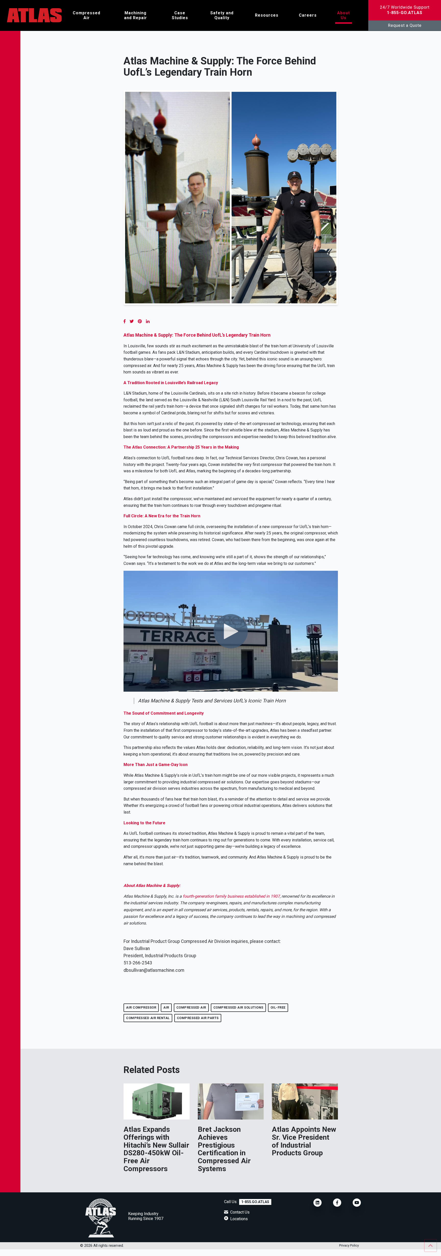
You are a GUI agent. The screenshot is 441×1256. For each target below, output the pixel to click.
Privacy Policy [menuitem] (349, 1245)
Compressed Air (191, 1007)
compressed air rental (148, 1018)
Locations (239, 1218)
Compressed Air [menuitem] (86, 15)
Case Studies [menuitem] (180, 15)
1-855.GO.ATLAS (255, 1202)
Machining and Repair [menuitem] (135, 15)
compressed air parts (198, 1018)
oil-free (278, 1007)
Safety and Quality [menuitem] (222, 15)
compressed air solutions (238, 1007)
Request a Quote (405, 25)
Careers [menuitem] (308, 15)
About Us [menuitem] (343, 15)
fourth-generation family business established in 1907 (231, 896)
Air (166, 1007)
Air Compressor (141, 1007)
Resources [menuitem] (266, 15)
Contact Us (240, 1212)
